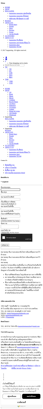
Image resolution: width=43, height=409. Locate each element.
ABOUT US (9, 38)
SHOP (7, 9)
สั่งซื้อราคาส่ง (10, 170)
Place (11, 28)
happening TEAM (15, 47)
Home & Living (14, 111)
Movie (11, 98)
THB (11, 81)
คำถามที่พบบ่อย (6, 366)
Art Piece (12, 104)
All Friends (13, 113)
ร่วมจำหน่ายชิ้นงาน (20, 366)
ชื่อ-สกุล (4, 192)
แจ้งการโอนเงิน (10, 167)
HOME (7, 7)
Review (11, 30)
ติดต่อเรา (31, 366)
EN (10, 71)
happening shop (14, 45)
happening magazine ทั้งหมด (18, 16)
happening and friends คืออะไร (19, 43)
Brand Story (13, 24)
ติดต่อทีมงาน (9, 165)
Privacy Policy (26, 368)
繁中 (11, 77)
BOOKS (8, 21)
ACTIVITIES (9, 36)
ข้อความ (4, 223)
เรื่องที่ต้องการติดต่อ (8, 202)
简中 (11, 75)
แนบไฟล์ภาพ (5, 230)
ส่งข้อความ (5, 245)
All (10, 92)
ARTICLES (9, 23)
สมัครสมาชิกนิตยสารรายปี (19, 18)
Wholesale (12, 115)
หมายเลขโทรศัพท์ (7, 197)
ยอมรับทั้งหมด (31, 396)
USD (11, 83)
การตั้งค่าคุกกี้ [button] (21, 402)
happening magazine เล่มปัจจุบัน (20, 13)
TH (10, 69)
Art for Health (13, 34)
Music (11, 96)
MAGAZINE (9, 11)
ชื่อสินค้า (4, 218)
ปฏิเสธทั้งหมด (11, 396)
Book (11, 94)
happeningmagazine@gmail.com (29, 326)
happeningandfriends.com (13, 315)
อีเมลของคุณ (5, 187)
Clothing (12, 100)
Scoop (11, 32)
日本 (11, 73)
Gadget (11, 109)
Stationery (12, 105)
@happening (10, 317)
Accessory (12, 107)
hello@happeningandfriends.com (18, 313)
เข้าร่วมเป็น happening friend (15, 173)
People (11, 26)
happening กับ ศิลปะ (16, 40)
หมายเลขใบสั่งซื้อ (7, 206)
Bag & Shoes (13, 102)
